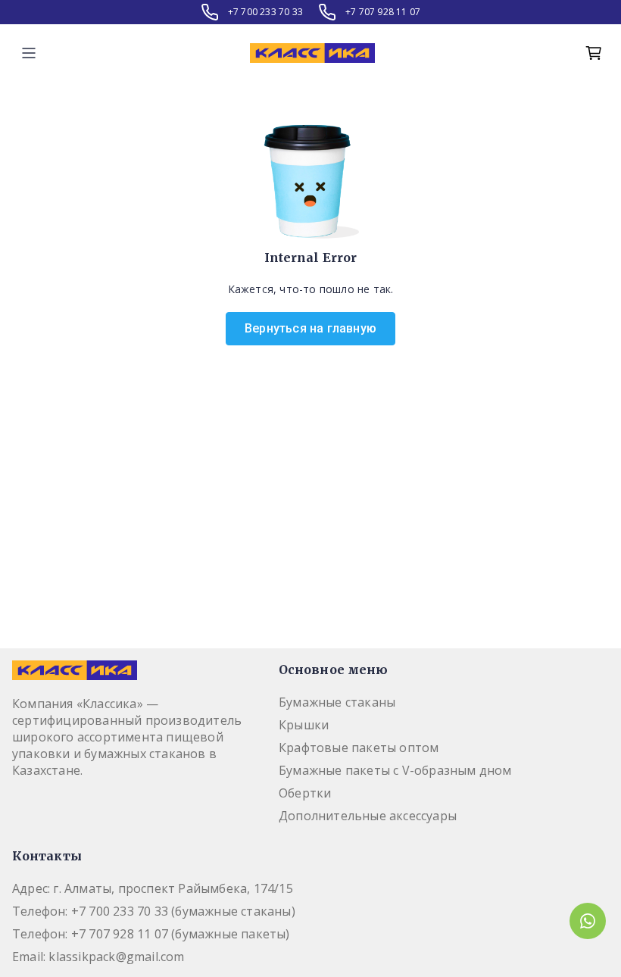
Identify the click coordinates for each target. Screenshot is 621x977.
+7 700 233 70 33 (265, 12)
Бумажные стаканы (337, 702)
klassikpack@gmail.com (116, 956)
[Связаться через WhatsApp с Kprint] (588, 921)
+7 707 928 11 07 (382, 12)
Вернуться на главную (310, 328)
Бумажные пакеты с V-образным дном (395, 770)
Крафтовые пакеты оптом (358, 747)
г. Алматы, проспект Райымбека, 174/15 (172, 888)
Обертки (305, 793)
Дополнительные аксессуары (368, 815)
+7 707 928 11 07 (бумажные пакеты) (180, 933)
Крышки (304, 724)
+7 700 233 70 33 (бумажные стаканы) (183, 911)
